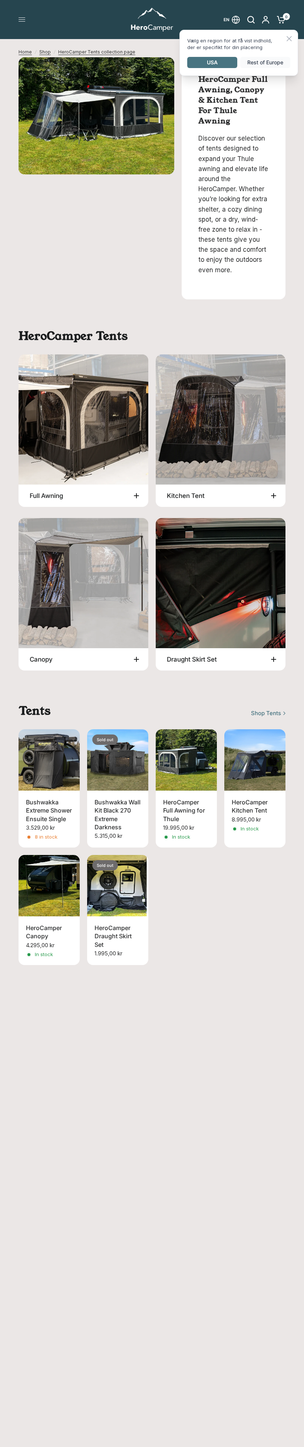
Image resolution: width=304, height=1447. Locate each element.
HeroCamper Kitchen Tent (250, 806)
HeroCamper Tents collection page (96, 52)
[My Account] (265, 19)
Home (25, 52)
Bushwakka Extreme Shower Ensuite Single (49, 810)
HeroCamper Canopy (44, 932)
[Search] (251, 19)
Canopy (41, 659)
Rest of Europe (265, 62)
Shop (45, 52)
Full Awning (46, 495)
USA (212, 62)
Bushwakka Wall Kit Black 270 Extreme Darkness (118, 814)
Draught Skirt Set (192, 659)
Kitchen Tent (186, 495)
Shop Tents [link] (266, 713)
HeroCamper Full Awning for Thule (184, 810)
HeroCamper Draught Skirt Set (113, 936)
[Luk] (289, 39)
